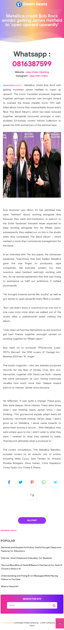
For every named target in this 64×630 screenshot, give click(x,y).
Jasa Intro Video (38, 75)
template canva (8, 530)
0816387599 (32, 64)
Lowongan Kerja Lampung (26, 622)
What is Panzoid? (9, 586)
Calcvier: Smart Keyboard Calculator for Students (26, 558)
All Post (32, 520)
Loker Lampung (47, 622)
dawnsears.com (12, 85)
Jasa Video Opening (37, 72)
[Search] (54, 604)
